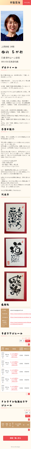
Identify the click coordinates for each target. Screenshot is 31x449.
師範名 (7, 348)
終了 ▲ (12, 424)
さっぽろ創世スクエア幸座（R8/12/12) (14, 371)
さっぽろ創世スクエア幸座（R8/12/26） (14, 388)
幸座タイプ (27, 348)
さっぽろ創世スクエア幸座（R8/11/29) (14, 363)
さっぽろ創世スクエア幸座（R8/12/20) (14, 380)
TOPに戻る (27, 2)
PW (28, 424)
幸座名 (14, 348)
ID (23, 424)
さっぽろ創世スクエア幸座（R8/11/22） (14, 355)
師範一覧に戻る (15, 438)
